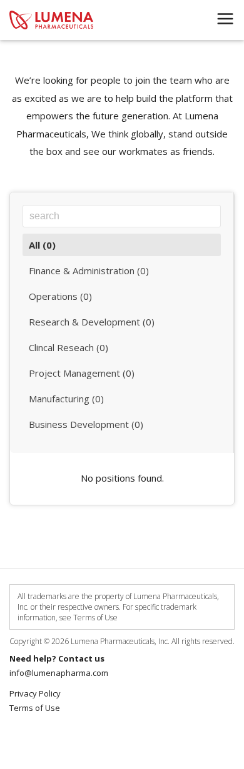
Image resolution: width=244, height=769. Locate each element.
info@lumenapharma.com (58, 672)
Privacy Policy (35, 693)
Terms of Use (34, 707)
